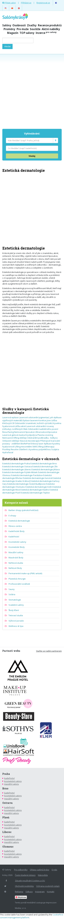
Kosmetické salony (17, 541)
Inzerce (46, 33)
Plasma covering (45, 435)
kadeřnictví (9, 778)
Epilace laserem (30, 420)
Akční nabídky (51, 29)
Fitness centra (15, 526)
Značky (32, 25)
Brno (5, 788)
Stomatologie (15, 599)
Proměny (9, 29)
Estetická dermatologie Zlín (45, 466)
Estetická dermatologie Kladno (35, 489)
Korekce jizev (44, 420)
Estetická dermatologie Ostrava (17, 466)
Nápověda (43, 875)
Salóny (6, 25)
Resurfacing (8, 432)
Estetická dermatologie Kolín (38, 486)
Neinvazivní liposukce (24, 432)
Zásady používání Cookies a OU (30, 880)
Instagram (40, 891)
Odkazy (29, 891)
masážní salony (11, 784)
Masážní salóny (16, 552)
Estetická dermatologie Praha (16, 463)
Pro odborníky (20, 869)
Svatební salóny (16, 604)
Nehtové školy (15, 568)
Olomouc (8, 846)
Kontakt (50, 891)
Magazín (12, 33)
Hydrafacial (7, 452)
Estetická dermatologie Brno (43, 463)
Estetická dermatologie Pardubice (27, 475)
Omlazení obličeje (10, 440)
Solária (12, 594)
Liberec (6, 832)
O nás (54, 869)
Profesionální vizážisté (19, 583)
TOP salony (27, 33)
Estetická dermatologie (19, 520)
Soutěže (35, 29)
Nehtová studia (16, 562)
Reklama (19, 891)
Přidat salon (10, 2)
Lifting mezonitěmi (23, 446)
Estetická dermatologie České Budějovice (26, 483)
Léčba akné (20, 426)
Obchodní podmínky (24, 886)
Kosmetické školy (17, 547)
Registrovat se (43, 2)
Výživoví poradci (16, 620)
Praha (6, 773)
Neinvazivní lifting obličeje (14, 437)
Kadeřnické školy (17, 531)
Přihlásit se (26, 2)
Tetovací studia (16, 615)
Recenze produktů (50, 25)
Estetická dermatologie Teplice (35, 492)
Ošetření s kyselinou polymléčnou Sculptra (39, 449)
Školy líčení (14, 610)
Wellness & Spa (16, 626)
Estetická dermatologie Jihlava (46, 469)
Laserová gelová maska (13, 435)
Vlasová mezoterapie (30, 440)
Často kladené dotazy (25, 875)
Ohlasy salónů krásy (39, 869)
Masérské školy (16, 557)
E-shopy (12, 515)
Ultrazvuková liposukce (46, 432)
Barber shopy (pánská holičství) (23, 510)
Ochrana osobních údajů (47, 886)
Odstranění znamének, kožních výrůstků (34, 423)
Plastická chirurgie (17, 578)
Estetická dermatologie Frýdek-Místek (19, 472)
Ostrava (7, 802)
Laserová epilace (10, 417)
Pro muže (22, 29)
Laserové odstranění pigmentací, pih (36, 417)
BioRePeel (26, 443)
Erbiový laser (37, 443)
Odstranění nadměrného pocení (43, 429)
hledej (32, 156)
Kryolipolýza (31, 435)
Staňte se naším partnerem (49, 651)
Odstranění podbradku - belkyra (42, 437)
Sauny (12, 589)
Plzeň (5, 817)
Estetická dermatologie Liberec (16, 469)
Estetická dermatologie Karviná (37, 478)
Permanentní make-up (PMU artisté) (25, 573)
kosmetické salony (13, 781)
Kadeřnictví (14, 536)
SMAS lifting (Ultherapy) (43, 446)
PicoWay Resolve (10, 449)
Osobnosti (19, 25)
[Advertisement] (32, 91)
